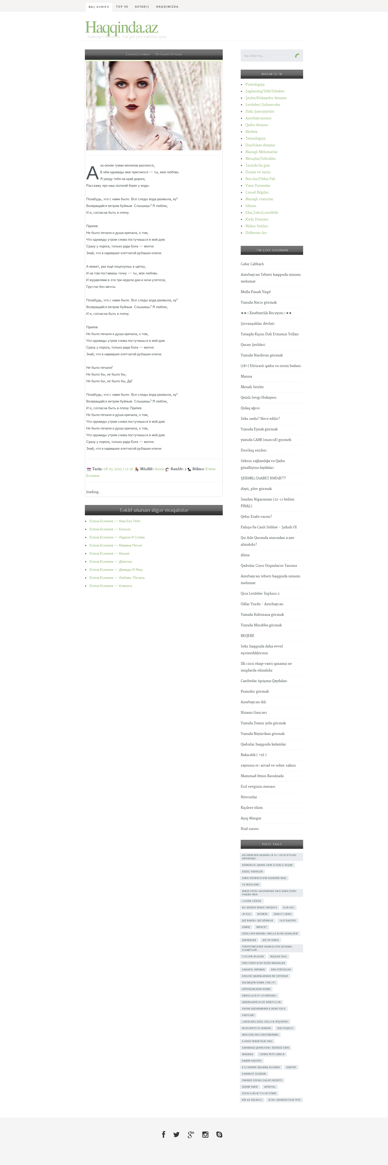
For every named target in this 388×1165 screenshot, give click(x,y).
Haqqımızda (167, 7)
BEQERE (247, 636)
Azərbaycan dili (253, 702)
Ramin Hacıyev (252, 1060)
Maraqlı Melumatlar (261, 152)
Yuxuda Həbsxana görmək (262, 615)
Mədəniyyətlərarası (256, 1028)
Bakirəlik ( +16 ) (254, 755)
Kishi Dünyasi (256, 219)
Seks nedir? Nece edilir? (260, 419)
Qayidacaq (249, 940)
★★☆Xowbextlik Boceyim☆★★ (266, 313)
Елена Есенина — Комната (111, 586)
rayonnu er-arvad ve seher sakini (268, 765)
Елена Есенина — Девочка (111, 562)
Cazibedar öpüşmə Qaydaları (264, 681)
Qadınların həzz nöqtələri (261, 1002)
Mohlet (261, 927)
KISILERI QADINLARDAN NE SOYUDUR (265, 976)
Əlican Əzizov (251, 901)
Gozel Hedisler (252, 871)
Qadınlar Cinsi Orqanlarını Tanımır (269, 566)
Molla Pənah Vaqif (256, 292)
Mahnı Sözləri (256, 226)
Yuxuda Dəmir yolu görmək (263, 723)
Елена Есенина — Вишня (109, 553)
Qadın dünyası (256, 125)
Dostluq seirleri (254, 450)
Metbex (251, 132)
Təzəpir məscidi (253, 956)
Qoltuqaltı (285, 1028)
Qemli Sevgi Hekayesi (258, 398)
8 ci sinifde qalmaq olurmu (261, 1067)
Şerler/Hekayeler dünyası (266, 98)
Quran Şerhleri (253, 345)
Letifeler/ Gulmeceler (262, 105)
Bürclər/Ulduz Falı (260, 179)
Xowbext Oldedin (254, 1073)
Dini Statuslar (281, 969)
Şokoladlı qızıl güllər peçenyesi (265, 1021)
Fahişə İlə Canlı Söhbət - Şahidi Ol (269, 527)
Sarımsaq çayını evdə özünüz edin (265, 1047)
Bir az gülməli (252, 1099)
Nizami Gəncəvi (254, 713)
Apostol (270, 1086)
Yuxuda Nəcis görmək (259, 302)
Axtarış (142, 7)
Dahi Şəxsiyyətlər (259, 111)
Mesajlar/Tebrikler (260, 159)
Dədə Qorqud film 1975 (285, 1099)
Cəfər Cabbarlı (252, 264)
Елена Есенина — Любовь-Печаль (117, 578)
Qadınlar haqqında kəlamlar (263, 744)
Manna (246, 376)
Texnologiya (255, 138)
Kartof (291, 1067)
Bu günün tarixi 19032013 (259, 907)
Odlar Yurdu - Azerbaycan (262, 604)
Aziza (159, 469)
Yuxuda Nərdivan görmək (262, 355)
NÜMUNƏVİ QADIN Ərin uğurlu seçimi (267, 865)
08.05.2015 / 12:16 (118, 469)
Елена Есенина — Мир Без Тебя (115, 521)
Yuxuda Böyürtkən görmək (262, 734)
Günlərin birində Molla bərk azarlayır (270, 933)
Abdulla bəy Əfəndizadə (259, 995)
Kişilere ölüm (252, 808)
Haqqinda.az (121, 26)
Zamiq (246, 927)
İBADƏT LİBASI (283, 914)
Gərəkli (288, 907)
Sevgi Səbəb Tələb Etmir (259, 1093)
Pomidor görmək (255, 691)
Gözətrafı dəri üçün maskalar (263, 963)
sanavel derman (253, 969)
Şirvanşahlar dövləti (257, 324)
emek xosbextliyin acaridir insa (264, 878)
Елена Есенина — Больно (110, 529)
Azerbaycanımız (258, 118)
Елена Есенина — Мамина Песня (116, 545)
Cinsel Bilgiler (257, 192)
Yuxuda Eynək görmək (259, 429)
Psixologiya (255, 84)
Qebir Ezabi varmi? (256, 517)
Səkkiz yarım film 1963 (257, 1041)
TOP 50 (122, 7)
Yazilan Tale (278, 956)
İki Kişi (246, 914)
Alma (245, 555)
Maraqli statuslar (259, 199)
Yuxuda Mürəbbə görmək (261, 625)
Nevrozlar (249, 797)
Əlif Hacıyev (288, 920)
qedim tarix (250, 1086)
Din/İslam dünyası (260, 145)
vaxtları (248, 1015)
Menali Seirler (252, 387)
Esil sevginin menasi (258, 787)
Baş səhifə (99, 7)
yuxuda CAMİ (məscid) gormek (266, 440)
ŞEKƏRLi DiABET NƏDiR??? (263, 478)
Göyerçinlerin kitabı (256, 989)
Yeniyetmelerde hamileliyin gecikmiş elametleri (267, 948)
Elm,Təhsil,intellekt (261, 213)
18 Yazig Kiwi (250, 884)
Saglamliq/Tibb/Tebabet (264, 91)
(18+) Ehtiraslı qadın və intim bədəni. (271, 366)
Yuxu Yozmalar (257, 186)
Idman (250, 206)
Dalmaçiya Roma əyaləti (258, 982)
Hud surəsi (250, 829)
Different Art (256, 233)
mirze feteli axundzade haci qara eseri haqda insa (269, 892)
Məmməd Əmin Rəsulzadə (262, 776)
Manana (247, 1054)
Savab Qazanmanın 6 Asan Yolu (263, 1008)
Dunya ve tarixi (258, 172)
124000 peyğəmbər (271, 1054)
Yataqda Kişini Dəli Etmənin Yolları (270, 334)
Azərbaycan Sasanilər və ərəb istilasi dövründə (269, 857)
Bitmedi (262, 914)
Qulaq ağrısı (250, 408)
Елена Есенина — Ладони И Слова (117, 537)
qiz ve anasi (270, 940)
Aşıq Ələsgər (251, 818)
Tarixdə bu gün (257, 165)
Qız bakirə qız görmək (257, 920)
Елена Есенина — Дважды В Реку (116, 570)
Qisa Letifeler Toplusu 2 (260, 593)
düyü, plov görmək (256, 489)
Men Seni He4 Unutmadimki (260, 1034)
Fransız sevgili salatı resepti (262, 1080)
